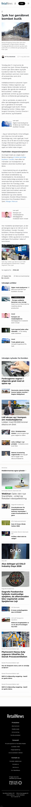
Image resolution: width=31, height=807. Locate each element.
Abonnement (15, 726)
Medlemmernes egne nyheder (13, 471)
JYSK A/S (16, 270)
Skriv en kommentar (22, 276)
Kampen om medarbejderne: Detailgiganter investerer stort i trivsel (20, 215)
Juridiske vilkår (15, 746)
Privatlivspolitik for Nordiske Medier (15, 743)
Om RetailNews (15, 770)
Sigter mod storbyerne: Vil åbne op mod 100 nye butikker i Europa (21, 125)
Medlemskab (15, 729)
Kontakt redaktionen (15, 761)
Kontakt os (15, 764)
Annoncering (15, 732)
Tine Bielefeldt (11, 56)
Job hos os (15, 767)
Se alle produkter (15, 735)
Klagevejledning (15, 749)
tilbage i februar (12, 201)
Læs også (16, 120)
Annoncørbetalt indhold (15, 752)
